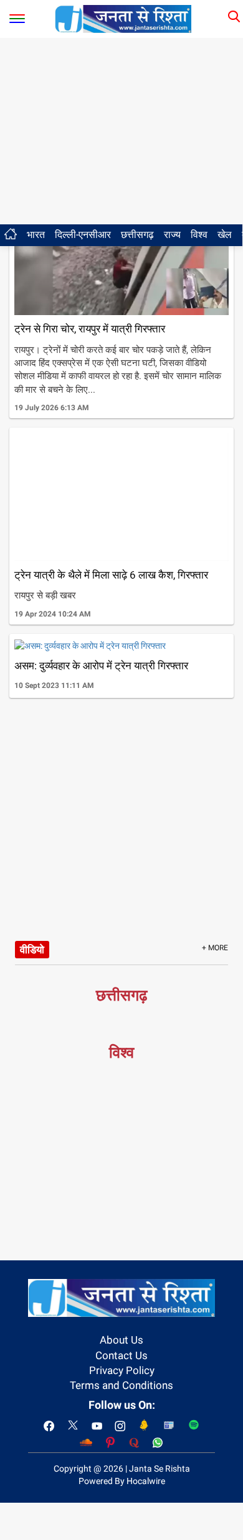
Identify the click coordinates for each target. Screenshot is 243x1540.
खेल (224, 235)
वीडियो (32, 949)
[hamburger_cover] (17, 16)
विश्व (199, 235)
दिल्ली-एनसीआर (83, 235)
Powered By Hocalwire (122, 1481)
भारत (36, 235)
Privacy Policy (122, 1370)
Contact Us (121, 1355)
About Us (121, 1340)
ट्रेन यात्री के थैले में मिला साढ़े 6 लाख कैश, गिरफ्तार (111, 575)
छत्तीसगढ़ (137, 235)
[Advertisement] (121, 131)
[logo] (123, 18)
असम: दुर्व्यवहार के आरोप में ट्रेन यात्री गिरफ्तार (101, 665)
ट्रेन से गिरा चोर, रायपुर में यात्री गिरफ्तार (89, 329)
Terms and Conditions (121, 1385)
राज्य (172, 235)
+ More (215, 947)
